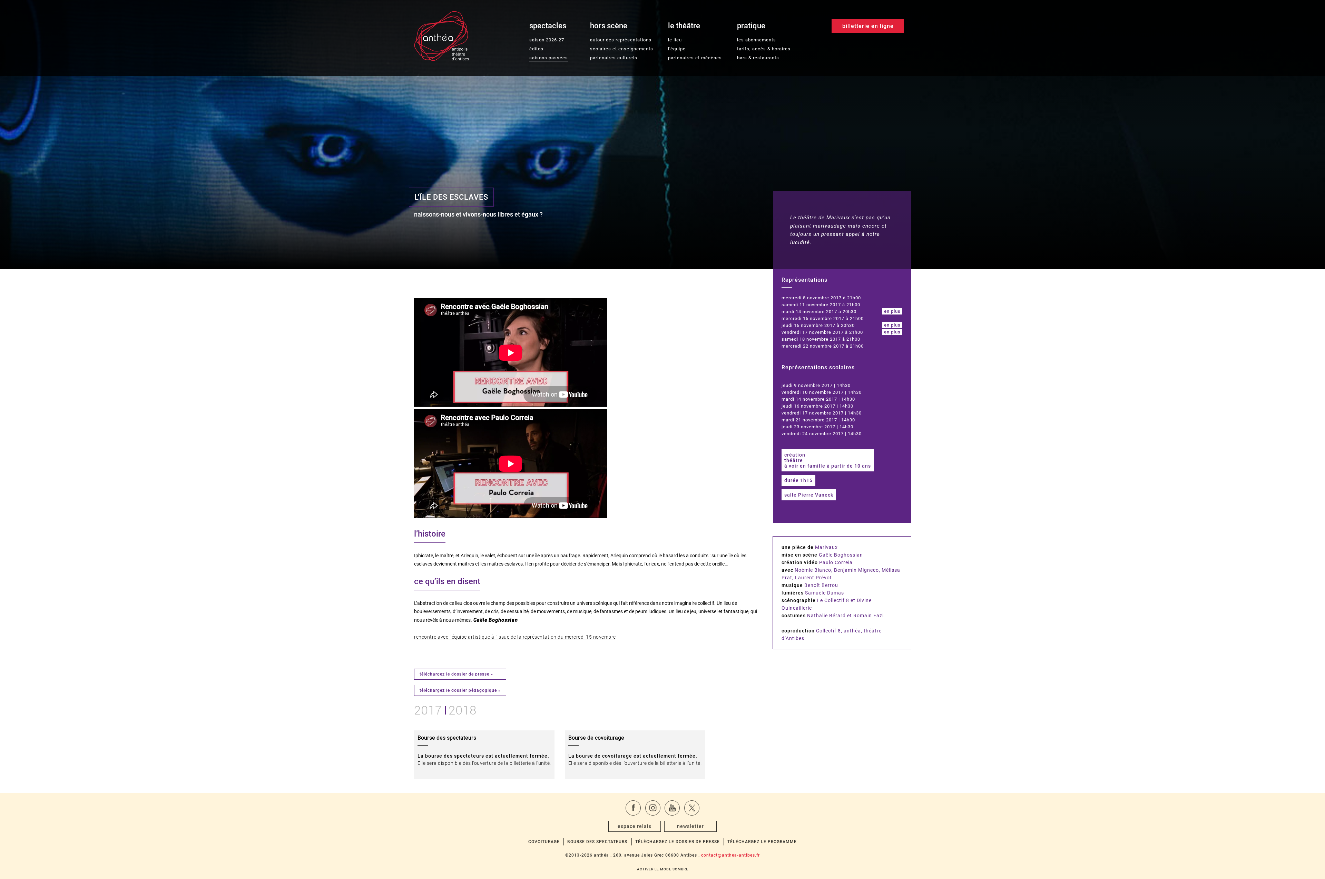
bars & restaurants (758, 57)
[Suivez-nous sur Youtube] (672, 808)
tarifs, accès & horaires (764, 48)
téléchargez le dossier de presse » (456, 674)
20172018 (445, 709)
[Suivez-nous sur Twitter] (691, 808)
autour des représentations (620, 39)
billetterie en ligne (868, 26)
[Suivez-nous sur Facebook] (633, 808)
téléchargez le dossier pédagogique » (460, 690)
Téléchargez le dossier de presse (677, 841)
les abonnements (756, 39)
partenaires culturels (613, 57)
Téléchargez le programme (762, 841)
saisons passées (548, 57)
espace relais (634, 826)
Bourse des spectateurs (597, 841)
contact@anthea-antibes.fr (730, 855)
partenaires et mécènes (695, 57)
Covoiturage (544, 841)
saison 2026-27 (546, 39)
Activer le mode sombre (662, 869)
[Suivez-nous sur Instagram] (652, 808)
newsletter (690, 826)
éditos (536, 48)
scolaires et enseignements (621, 48)
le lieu (675, 39)
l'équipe (677, 48)
